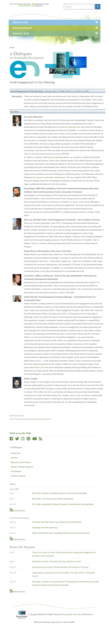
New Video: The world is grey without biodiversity (52, 499)
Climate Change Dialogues (22, 467)
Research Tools (21, 33)
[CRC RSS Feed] (40, 439)
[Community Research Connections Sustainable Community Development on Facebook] (11, 439)
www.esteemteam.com (34, 367)
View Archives (19, 511)
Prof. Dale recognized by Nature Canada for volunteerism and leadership (62, 504)
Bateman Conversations (21, 462)
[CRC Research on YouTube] (34, 439)
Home (12, 47)
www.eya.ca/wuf (31, 212)
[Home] (31, 5)
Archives (14, 458)
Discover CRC (20, 22)
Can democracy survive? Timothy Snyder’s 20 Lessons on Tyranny (60, 567)
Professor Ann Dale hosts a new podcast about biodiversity (56, 522)
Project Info (15, 453)
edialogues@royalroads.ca (43, 419)
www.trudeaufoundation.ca (60, 157)
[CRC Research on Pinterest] (28, 439)
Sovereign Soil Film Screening (44, 527)
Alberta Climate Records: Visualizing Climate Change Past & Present (61, 533)
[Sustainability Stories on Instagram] (22, 439)
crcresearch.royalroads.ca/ (68, 127)
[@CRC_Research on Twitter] (17, 439)
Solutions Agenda (18, 476)
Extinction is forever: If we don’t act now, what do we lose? (56, 561)
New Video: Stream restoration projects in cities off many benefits (59, 493)
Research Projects (22, 28)
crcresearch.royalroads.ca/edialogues (49, 177)
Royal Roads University (71, 614)
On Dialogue (16, 471)
